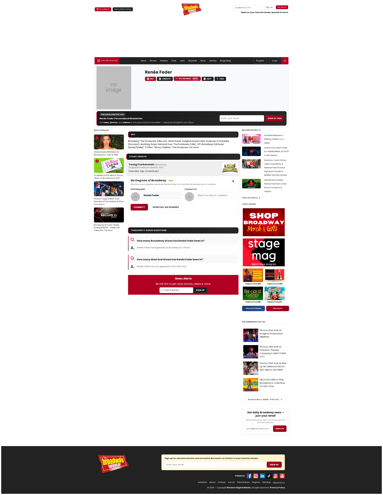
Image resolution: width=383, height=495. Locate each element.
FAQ (222, 78)
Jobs (182, 60)
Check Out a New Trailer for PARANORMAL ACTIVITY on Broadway (276, 151)
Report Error (279, 482)
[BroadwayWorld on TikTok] (269, 476)
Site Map (266, 482)
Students (192, 60)
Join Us (231, 482)
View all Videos (250, 197)
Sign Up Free (275, 118)
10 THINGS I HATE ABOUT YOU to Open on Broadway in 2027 (108, 170)
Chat (173, 60)
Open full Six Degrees (166, 207)
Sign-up (269, 7)
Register (260, 60)
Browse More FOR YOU (263, 399)
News (143, 60)
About (212, 482)
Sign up (279, 428)
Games (213, 60)
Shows (153, 60)
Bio (152, 78)
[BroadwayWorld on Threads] (275, 476)
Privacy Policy (277, 487)
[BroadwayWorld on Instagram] (256, 476)
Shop (203, 60)
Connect (139, 207)
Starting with (138, 189)
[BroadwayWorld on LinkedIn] (262, 476)
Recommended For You (254, 322)
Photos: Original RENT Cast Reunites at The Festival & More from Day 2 (109, 194)
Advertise (202, 482)
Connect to (191, 189)
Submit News (243, 482)
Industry (164, 60)
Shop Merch (104, 9)
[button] (284, 60)
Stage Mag (225, 60)
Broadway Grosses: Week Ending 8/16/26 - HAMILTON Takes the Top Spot (107, 220)
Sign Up (200, 290)
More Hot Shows (253, 308)
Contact (221, 482)
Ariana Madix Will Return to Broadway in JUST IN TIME (106, 146)
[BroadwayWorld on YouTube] (282, 476)
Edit (209, 78)
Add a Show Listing (122, 9)
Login (274, 60)
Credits (166, 78)
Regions (256, 482)
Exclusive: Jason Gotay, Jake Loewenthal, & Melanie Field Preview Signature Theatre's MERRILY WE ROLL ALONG (275, 168)
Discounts (277, 308)
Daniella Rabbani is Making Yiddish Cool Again (274, 139)
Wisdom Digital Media (239, 487)
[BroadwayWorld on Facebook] (249, 476)
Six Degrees (188, 78)
